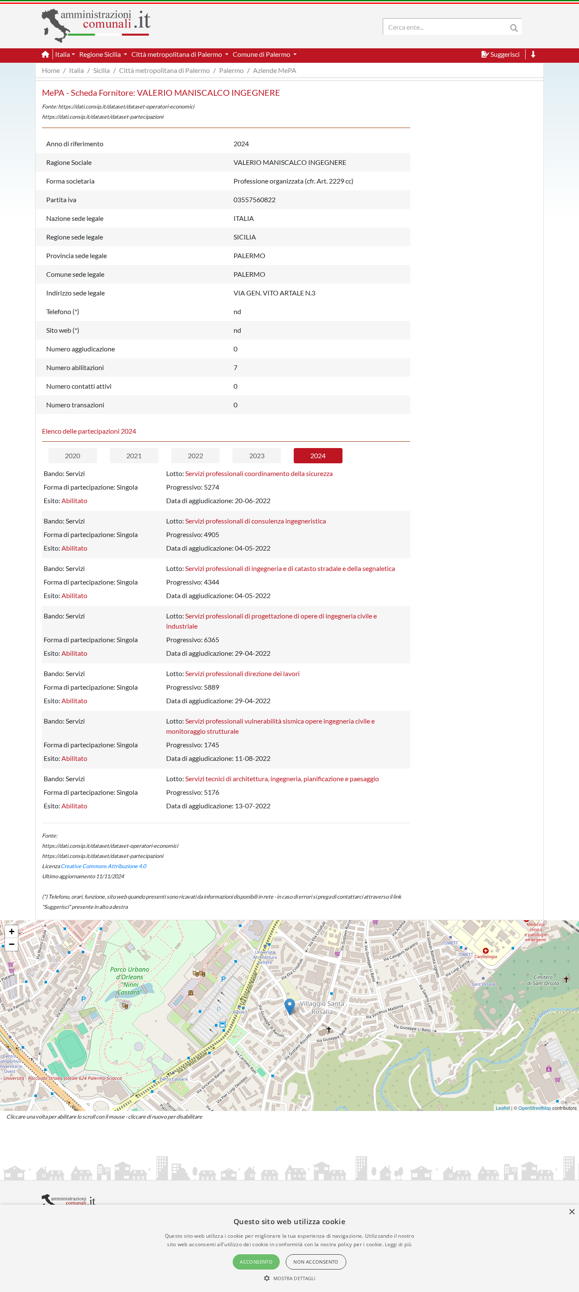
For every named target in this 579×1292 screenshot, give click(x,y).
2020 (72, 455)
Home (51, 70)
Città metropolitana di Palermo (164, 70)
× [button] (571, 1212)
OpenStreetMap (534, 1107)
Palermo (231, 70)
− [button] (11, 944)
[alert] (289, 1248)
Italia (76, 70)
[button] (290, 1278)
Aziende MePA (274, 70)
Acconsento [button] (256, 1262)
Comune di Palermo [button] (262, 54)
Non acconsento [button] (316, 1262)
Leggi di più (398, 1244)
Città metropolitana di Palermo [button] (177, 54)
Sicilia (101, 70)
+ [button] (11, 931)
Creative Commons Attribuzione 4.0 (103, 866)
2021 (134, 455)
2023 (256, 455)
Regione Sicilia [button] (100, 54)
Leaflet (503, 1107)
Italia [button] (62, 54)
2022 (195, 455)
